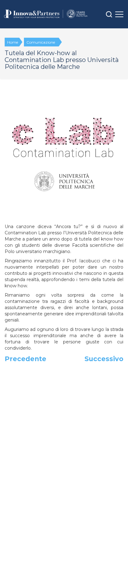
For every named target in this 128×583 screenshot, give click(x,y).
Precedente (25, 359)
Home (12, 42)
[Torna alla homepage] (46, 14)
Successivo (104, 359)
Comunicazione (40, 42)
